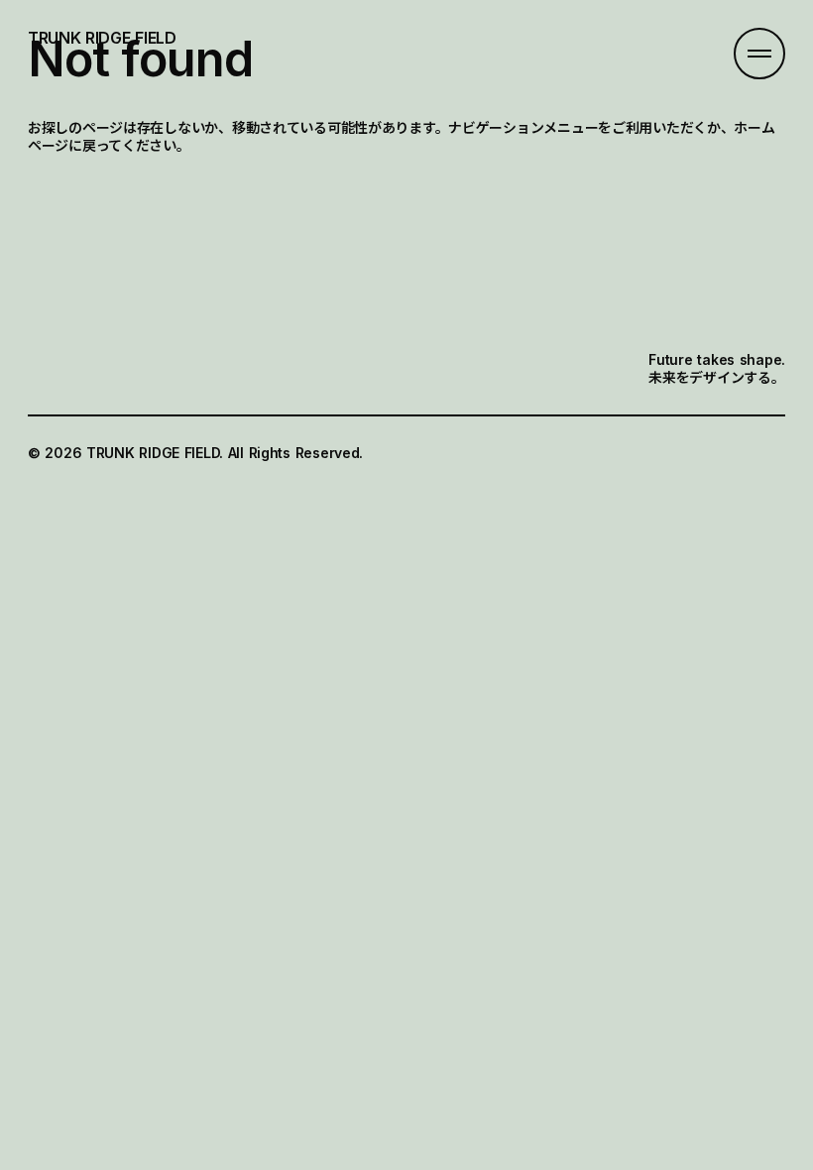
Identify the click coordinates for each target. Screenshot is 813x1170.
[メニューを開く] (759, 53)
